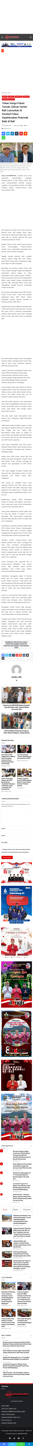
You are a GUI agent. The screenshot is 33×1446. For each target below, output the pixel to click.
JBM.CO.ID (29, 1430)
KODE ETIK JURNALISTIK (8, 1408)
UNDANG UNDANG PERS (8, 1423)
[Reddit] (25, 133)
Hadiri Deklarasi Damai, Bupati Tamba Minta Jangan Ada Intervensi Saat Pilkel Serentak (22, 1166)
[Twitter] (8, 133)
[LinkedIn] (12, 133)
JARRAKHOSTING (22, 1433)
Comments (26, 1209)
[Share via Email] (27, 655)
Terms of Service (6, 1420)
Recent (5, 1209)
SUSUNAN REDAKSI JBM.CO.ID (10, 1417)
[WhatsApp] (3, 137)
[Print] (3, 658)
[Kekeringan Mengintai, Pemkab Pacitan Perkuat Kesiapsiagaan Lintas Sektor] (7, 1254)
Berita (9, 93)
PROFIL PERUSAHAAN (8, 1414)
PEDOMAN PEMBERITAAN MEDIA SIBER (13, 1411)
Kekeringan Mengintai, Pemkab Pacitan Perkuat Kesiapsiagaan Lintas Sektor (22, 1254)
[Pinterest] (21, 133)
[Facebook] (3, 133)
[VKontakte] (24, 655)
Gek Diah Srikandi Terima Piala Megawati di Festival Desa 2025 (24, 756)
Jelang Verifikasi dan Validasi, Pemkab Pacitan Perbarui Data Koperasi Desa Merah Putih (8, 1322)
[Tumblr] (17, 133)
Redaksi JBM (7, 125)
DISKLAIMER (5, 1406)
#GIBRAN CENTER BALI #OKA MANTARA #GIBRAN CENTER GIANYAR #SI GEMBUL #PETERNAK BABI (16, 645)
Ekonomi (26, 96)
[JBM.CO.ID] (12, 37)
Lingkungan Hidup (8, 99)
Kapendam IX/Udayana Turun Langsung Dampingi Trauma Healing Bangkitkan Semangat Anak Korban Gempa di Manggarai (22, 1219)
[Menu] (2, 38)
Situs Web (4, 842)
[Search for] (31, 38)
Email (3, 835)
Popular (15, 1209)
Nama (3, 828)
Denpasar (18, 96)
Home (5, 93)
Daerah (11, 96)
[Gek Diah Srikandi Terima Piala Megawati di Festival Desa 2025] (24, 749)
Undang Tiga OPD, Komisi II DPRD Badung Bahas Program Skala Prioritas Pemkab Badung (24, 782)
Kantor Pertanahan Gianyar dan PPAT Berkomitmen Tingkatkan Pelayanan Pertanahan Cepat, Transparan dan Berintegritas (8, 784)
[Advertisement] (16, 16)
